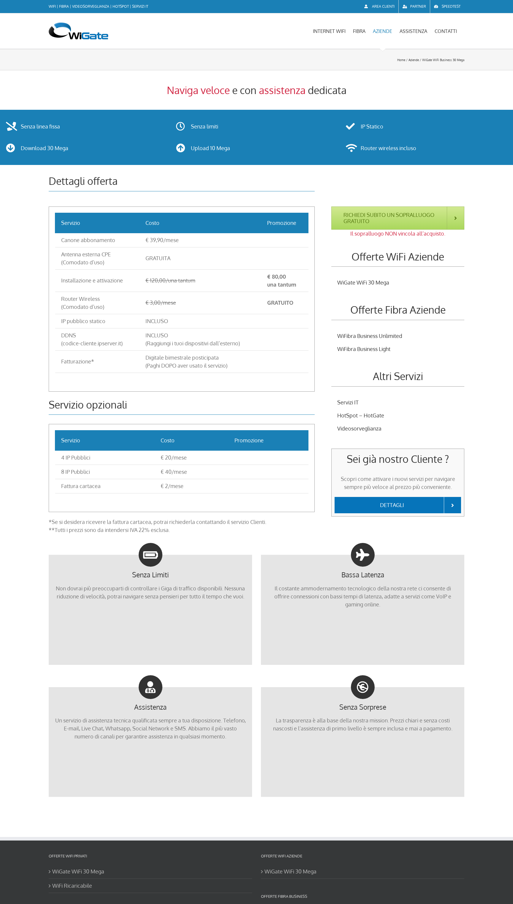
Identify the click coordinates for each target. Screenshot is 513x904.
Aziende (413, 60)
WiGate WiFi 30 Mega (78, 871)
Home (401, 60)
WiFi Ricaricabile (72, 885)
